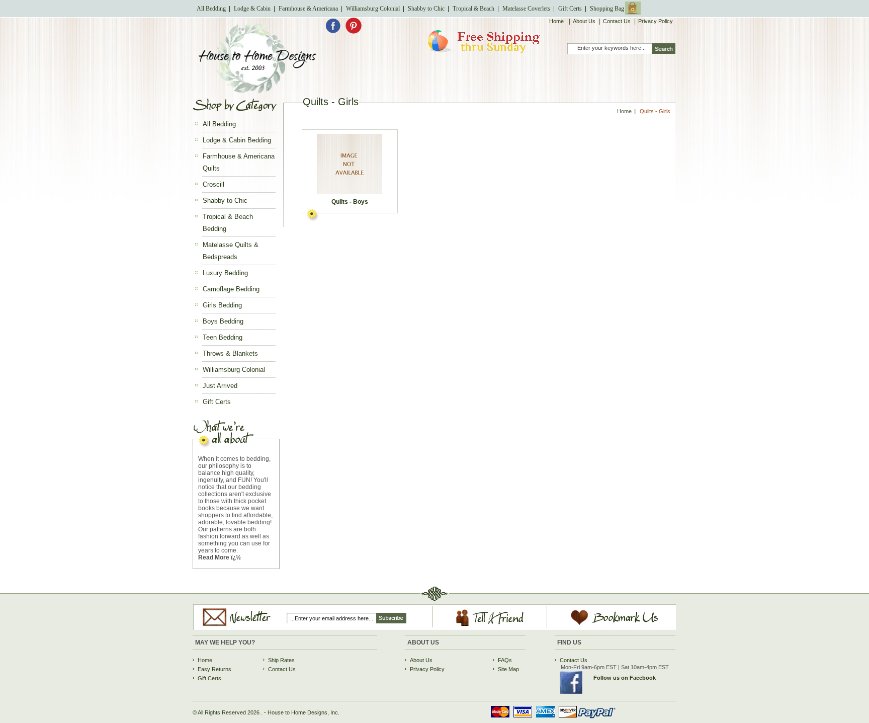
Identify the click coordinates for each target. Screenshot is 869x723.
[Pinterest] (353, 31)
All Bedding (211, 8)
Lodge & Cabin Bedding (237, 140)
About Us (584, 21)
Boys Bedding (223, 321)
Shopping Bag (607, 8)
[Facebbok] (335, 31)
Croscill (213, 184)
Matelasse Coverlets (526, 8)
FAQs (505, 660)
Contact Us (617, 21)
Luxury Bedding (225, 273)
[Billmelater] (549, 719)
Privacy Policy (655, 21)
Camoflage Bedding (231, 289)
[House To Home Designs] (256, 91)
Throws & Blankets (230, 353)
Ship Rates (281, 660)
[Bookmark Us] (602, 625)
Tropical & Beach (473, 8)
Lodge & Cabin (252, 8)
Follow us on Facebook (624, 678)
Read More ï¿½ (219, 557)
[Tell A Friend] (490, 626)
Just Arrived (220, 385)
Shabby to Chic (426, 8)
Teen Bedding (222, 337)
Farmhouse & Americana (308, 8)
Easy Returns (214, 669)
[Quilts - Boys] (349, 164)
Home (557, 21)
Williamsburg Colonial (373, 8)
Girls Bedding (222, 305)
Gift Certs (570, 8)
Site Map (508, 669)
